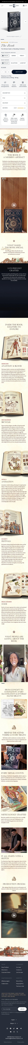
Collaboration (4, 983)
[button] (2, 5)
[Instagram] (7, 1028)
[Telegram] (20, 1028)
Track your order (20, 986)
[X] (17, 1031)
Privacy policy (21, 1042)
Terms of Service (5, 1014)
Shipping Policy (19, 983)
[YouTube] (17, 1028)
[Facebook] (10, 1028)
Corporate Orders (5, 972)
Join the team (19, 972)
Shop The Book (5, 967)
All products (4, 970)
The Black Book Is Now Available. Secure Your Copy (13, 1)
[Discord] (10, 1031)
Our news (18, 967)
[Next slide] (25, 21)
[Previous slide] (2, 21)
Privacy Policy (19, 1012)
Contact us (19, 970)
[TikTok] (13, 1028)
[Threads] (14, 1031)
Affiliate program (5, 981)
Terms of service (8, 1042)
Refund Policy (19, 981)
